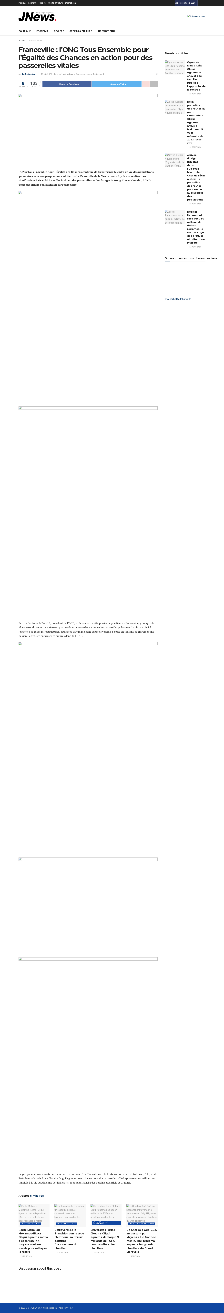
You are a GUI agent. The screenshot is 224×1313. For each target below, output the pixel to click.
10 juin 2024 (46, 74)
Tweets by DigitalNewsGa (178, 299)
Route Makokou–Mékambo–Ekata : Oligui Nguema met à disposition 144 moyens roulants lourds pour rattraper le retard (33, 1240)
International (70, 3)
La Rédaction (29, 74)
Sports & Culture (55, 3)
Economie (33, 3)
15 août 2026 (62, 1253)
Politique (22, 3)
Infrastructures (35, 40)
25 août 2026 (26, 1256)
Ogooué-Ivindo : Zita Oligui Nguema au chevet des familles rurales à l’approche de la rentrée (196, 76)
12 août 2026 (98, 1253)
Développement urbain (141, 1224)
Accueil (22, 40)
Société (43, 3)
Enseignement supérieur (100, 1223)
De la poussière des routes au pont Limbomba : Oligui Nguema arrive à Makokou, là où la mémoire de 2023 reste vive (196, 122)
